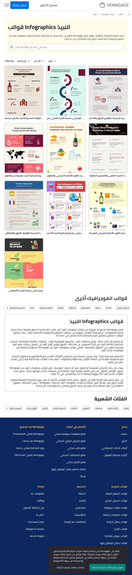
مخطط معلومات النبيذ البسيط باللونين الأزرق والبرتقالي (24, 233)
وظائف (40, 500)
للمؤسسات (80, 514)
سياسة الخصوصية (35, 528)
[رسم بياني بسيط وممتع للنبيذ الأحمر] (66, 205)
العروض (86, 408)
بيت (129, 14)
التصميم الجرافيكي (16, 308)
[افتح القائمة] (6, 5)
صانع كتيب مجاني (76, 447)
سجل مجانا (19, 5)
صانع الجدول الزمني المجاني (71, 440)
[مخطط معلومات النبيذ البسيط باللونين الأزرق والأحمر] (108, 90)
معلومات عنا (37, 493)
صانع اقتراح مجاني (76, 462)
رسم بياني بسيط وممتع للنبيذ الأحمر (66, 233)
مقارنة (61, 308)
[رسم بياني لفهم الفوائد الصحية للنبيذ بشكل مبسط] (24, 90)
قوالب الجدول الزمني (116, 500)
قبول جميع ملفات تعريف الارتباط (107, 567)
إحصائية (72, 308)
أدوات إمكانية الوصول (115, 455)
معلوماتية (85, 308)
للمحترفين (80, 507)
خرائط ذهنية (113, 408)
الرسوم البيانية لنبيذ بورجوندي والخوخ (24, 175)
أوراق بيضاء (32, 408)
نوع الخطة (21, 61)
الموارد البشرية (46, 308)
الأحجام (37, 61)
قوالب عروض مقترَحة (116, 535)
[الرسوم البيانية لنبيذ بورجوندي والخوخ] (24, 148)
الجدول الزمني (123, 308)
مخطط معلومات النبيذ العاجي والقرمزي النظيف (108, 175)
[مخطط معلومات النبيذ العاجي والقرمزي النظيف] (108, 148)
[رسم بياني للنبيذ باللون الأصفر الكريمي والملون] (66, 148)
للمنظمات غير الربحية (75, 521)
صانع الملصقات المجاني (73, 455)
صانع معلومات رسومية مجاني (70, 433)
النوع (50, 61)
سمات (124, 433)
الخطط (82, 493)
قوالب (121, 14)
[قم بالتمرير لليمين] (7, 307)
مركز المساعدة (36, 521)
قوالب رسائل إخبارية (117, 521)
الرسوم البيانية (59, 408)
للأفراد (82, 500)
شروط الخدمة (37, 535)
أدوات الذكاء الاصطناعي (114, 447)
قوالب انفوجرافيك (107, 14)
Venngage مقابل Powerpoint (28, 433)
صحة (32, 308)
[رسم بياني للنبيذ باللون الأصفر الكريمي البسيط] (108, 205)
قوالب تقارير (120, 528)
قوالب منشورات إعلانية (115, 514)
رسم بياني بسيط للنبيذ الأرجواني (26, 290)
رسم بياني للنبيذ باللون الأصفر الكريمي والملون (66, 175)
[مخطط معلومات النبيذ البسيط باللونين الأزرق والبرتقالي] (24, 205)
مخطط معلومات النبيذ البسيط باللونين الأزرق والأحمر (108, 118)
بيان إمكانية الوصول (33, 507)
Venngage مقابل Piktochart (29, 455)
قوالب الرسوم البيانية (116, 493)
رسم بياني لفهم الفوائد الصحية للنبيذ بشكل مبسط (24, 118)
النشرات (74, 408)
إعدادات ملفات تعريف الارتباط (70, 567)
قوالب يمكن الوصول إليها (113, 542)
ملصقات (98, 408)
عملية (98, 308)
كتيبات (126, 408)
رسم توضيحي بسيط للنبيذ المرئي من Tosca (66, 118)
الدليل (124, 440)
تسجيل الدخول (48, 5)
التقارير (45, 408)
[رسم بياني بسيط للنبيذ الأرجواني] (24, 263)
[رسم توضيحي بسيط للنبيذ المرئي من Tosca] (66, 90)
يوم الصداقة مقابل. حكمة (30, 447)
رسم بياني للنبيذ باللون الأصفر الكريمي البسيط (108, 233)
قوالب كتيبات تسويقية (115, 507)
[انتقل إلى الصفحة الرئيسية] (114, 5)
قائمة (108, 308)
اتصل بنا (40, 514)
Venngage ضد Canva (33, 440)
